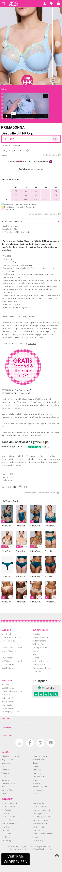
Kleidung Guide (8, 708)
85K (35, 199)
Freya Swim (6, 763)
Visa (29, 722)
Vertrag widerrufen (40, 647)
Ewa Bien (36, 766)
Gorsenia (5, 780)
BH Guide (5, 694)
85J (35, 195)
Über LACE (6, 684)
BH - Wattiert (6, 810)
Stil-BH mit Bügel (39, 827)
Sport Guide (6, 705)
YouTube (19, 743)
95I (55, 191)
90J (45, 195)
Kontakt (35, 657)
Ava (2, 766)
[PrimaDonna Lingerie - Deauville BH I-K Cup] (26, 45)
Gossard (36, 783)
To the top (57, 855)
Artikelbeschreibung (11, 221)
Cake (34, 793)
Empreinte (5, 769)
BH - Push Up (38, 840)
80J (26, 195)
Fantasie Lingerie (39, 786)
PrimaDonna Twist (9, 783)
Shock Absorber (39, 776)
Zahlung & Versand (40, 637)
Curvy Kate (36, 769)
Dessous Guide (8, 701)
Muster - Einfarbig (8, 820)
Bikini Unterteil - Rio (40, 823)
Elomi (3, 776)
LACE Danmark (7, 664)
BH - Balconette (8, 806)
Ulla (3, 786)
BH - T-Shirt (6, 833)
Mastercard (35, 722)
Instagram (40, 743)
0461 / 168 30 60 (15, 647)
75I (16, 191)
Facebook (30, 743)
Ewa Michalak (38, 759)
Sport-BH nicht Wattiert (42, 833)
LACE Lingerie (38, 790)
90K (45, 199)
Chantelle (36, 773)
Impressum (37, 671)
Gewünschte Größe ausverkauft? (43, 214)
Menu (3, 3)
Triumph (5, 773)
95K (55, 199)
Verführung (6, 840)
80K (25, 199)
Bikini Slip (5, 827)
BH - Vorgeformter (40, 813)
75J (16, 195)
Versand (32, 343)
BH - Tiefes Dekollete (41, 816)
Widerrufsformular (40, 644)
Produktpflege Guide (10, 711)
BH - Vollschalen (8, 816)
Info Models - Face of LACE (12, 691)
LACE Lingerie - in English (11, 661)
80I (26, 191)
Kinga (34, 780)
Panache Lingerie (39, 756)
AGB (34, 674)
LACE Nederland (8, 668)
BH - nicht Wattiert (9, 803)
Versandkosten (48, 846)
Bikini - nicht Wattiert (41, 810)
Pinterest (51, 743)
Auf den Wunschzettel (31, 169)
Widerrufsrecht (39, 640)
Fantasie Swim (7, 790)
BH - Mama (6, 837)
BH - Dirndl (37, 837)
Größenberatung (49, 155)
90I (45, 191)
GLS (32, 731)
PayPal (24, 722)
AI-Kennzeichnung (40, 661)
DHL (29, 731)
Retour (35, 651)
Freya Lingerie (7, 759)
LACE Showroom (8, 688)
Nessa (35, 763)
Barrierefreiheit (39, 664)
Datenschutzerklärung (41, 668)
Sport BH (5, 830)
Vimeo (9, 743)
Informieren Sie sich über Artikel (40, 492)
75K (15, 199)
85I (35, 191)
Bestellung (36, 634)
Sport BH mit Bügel (40, 820)
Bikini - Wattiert (38, 803)
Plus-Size (5, 813)
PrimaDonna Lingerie (10, 756)
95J (55, 195)
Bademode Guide (9, 698)
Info (27, 150)
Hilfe (34, 654)
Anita (3, 793)
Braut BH (36, 830)
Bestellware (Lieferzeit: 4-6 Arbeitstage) (20, 207)
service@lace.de (8, 651)
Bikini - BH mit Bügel (9, 823)
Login (45, 3)
